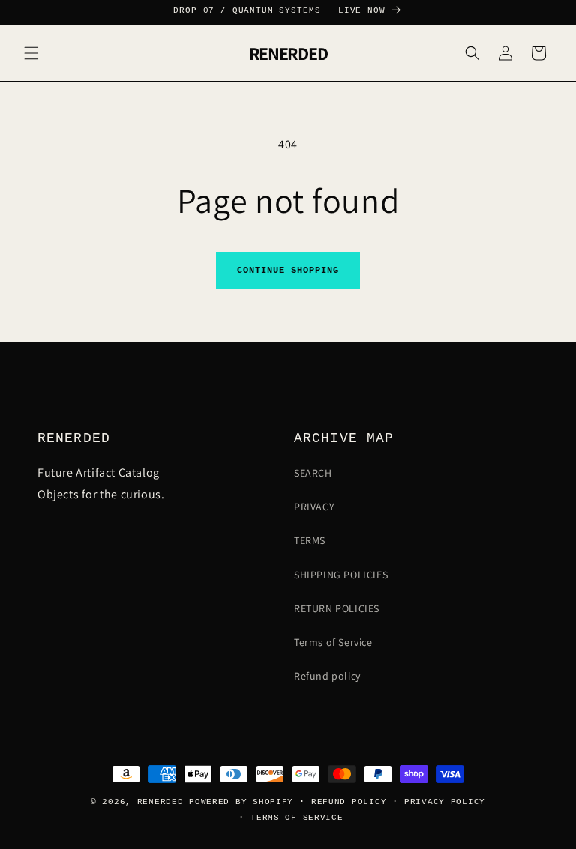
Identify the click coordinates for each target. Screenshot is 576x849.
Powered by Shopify (241, 801)
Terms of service (297, 817)
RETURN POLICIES (337, 608)
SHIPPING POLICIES (341, 574)
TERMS (310, 540)
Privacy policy (444, 801)
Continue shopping (287, 270)
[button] (31, 53)
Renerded (160, 801)
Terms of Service (333, 642)
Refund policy (327, 676)
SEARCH (313, 473)
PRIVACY (314, 506)
